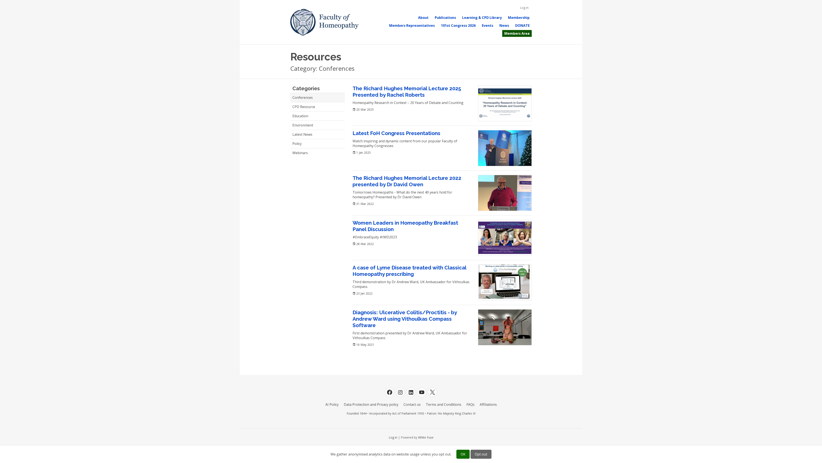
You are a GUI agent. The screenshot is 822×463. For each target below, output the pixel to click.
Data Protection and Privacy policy (371, 404)
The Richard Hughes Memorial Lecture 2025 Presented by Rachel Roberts (407, 91)
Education (300, 116)
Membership (519, 17)
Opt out (481, 454)
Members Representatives (412, 25)
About (423, 17)
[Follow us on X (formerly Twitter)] (432, 392)
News (504, 25)
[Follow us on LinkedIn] (411, 392)
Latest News (302, 134)
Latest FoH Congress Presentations (396, 133)
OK (463, 454)
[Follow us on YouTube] (421, 392)
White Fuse (425, 437)
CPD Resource (303, 106)
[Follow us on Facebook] (389, 392)
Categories (306, 88)
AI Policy (332, 404)
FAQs (470, 404)
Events (487, 25)
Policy (297, 143)
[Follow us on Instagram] (400, 392)
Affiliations (488, 404)
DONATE (522, 25)
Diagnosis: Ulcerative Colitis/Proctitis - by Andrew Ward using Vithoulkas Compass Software (405, 318)
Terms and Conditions (443, 404)
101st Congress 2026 (458, 25)
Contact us (412, 404)
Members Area (517, 33)
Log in (524, 8)
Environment (302, 125)
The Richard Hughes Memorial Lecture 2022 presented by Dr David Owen (407, 181)
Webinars (300, 152)
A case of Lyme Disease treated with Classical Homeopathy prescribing (409, 271)
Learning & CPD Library (482, 17)
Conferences (302, 97)
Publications (445, 17)
